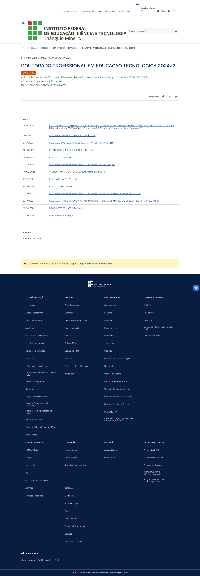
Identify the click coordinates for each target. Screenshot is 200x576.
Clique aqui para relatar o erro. (96, 263)
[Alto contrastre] (169, 11)
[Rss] (174, 11)
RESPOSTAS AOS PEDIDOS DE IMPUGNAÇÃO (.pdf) (72, 135)
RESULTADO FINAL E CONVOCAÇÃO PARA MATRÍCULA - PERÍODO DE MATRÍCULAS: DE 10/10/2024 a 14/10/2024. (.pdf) (104, 200)
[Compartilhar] (163, 96)
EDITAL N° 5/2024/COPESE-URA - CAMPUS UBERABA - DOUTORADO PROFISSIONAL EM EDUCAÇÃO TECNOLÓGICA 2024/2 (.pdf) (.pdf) (111, 125)
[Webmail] (158, 11)
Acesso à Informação (92, 11)
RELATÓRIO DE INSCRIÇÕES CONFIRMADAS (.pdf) (71, 150)
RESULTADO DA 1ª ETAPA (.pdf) (63, 157)
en (142, 10)
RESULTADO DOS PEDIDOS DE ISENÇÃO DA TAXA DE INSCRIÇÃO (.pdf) (81, 142)
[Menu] (23, 23)
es (142, 13)
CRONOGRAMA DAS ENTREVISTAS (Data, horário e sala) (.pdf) (77, 171)
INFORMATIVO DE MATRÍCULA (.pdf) (65, 208)
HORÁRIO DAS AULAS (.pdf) (61, 215)
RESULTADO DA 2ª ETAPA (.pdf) (63, 179)
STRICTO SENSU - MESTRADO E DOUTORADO (65, 48)
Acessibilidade (124, 11)
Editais (33, 48)
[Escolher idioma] (138, 4)
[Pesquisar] (175, 31)
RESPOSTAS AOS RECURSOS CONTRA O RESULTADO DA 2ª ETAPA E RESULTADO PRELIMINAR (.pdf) (95, 193)
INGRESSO (44, 48)
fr (141, 16)
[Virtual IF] (163, 11)
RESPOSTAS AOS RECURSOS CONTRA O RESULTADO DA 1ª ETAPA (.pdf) (82, 164)
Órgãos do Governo (71, 11)
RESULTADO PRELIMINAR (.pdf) (63, 186)
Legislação (110, 11)
